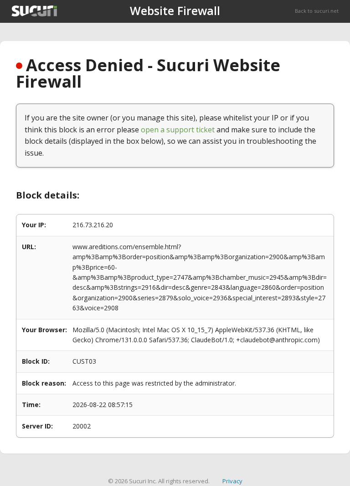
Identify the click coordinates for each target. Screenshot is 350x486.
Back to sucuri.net (317, 10)
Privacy (232, 481)
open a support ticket (178, 130)
